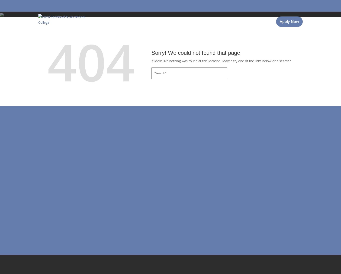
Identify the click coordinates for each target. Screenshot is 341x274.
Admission (133, 34)
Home (82, 34)
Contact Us (258, 34)
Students (226, 34)
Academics (164, 34)
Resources (195, 34)
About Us (103, 34)
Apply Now (289, 21)
